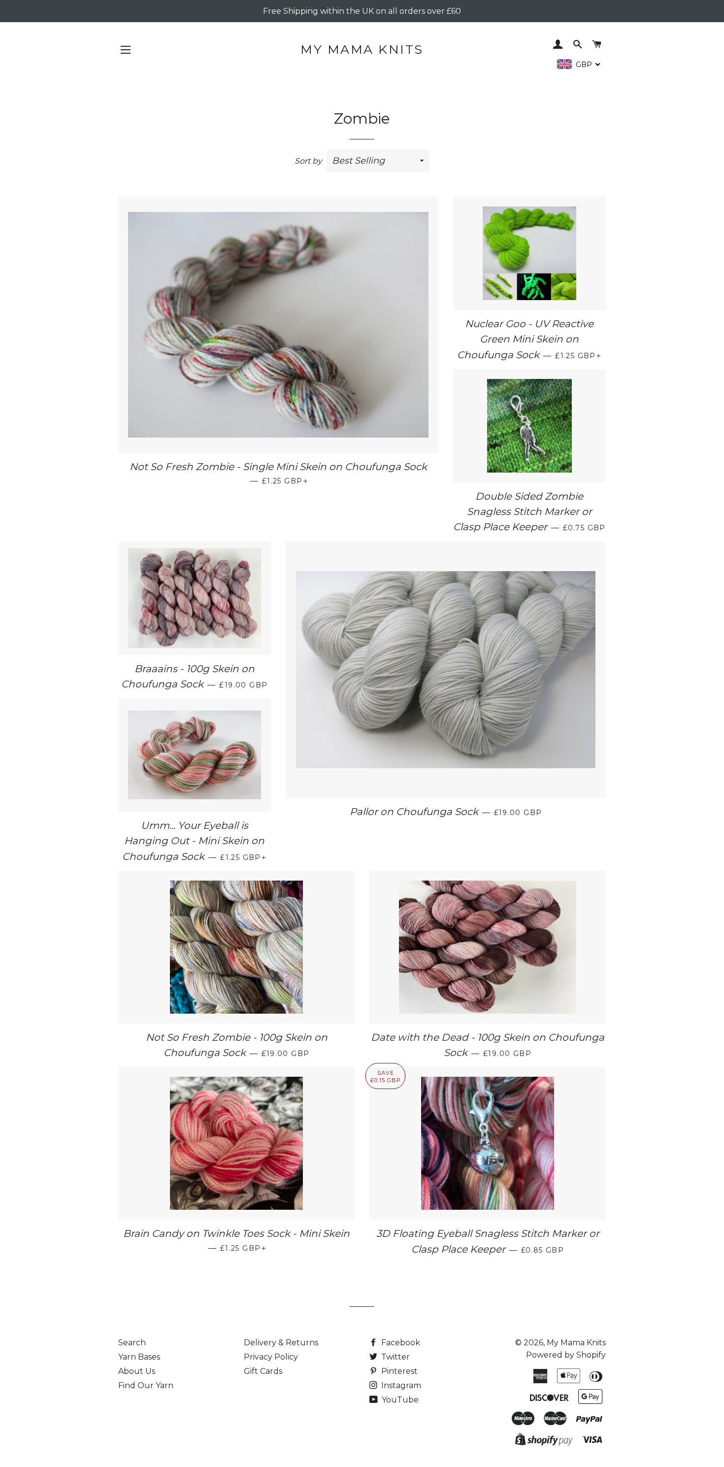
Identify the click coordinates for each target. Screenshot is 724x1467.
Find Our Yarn (145, 1385)
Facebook (399, 1342)
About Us (136, 1371)
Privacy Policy (271, 1357)
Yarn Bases (139, 1357)
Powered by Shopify (566, 1355)
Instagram (400, 1385)
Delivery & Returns (281, 1342)
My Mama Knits (362, 49)
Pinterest (398, 1371)
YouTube (399, 1399)
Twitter (394, 1357)
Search (132, 1342)
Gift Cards (263, 1371)
